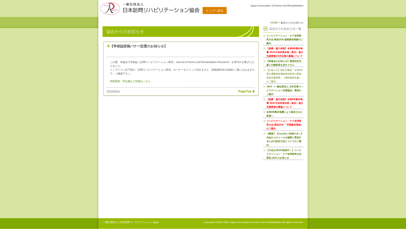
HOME (274, 22)
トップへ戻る (215, 10)
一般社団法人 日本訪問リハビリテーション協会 (131, 222)
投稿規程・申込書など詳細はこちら (130, 81)
